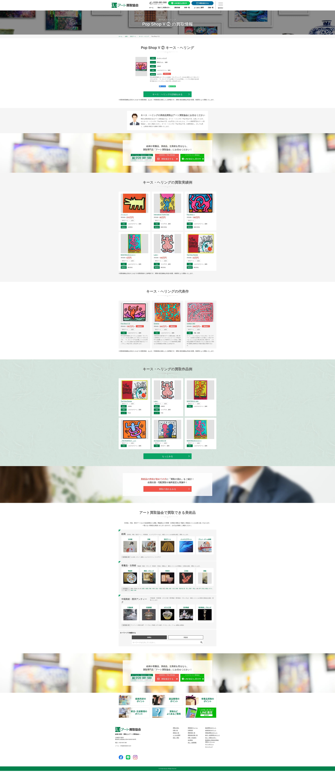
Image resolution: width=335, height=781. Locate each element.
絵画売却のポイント (210, 730)
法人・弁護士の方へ (210, 737)
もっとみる (167, 456)
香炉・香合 (192, 588)
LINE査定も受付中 (192, 158)
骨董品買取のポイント (211, 733)
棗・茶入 (186, 588)
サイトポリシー (209, 744)
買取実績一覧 (191, 733)
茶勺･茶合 (202, 588)
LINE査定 (190, 730)
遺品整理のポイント (210, 728)
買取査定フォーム (193, 728)
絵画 (166, 62)
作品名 (186, 637)
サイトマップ (209, 747)
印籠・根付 (152, 588)
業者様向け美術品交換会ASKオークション (212, 741)
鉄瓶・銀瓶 (145, 588)
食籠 (206, 588)
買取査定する (167, 158)
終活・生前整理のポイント (212, 735)
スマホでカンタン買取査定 (192, 155)
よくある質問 (176, 735)
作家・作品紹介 (192, 737)
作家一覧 (175, 730)
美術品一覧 (176, 733)
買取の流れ (176, 728)
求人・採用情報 (192, 742)
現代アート (160, 62)
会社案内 (190, 740)
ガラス (210, 588)
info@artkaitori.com (125, 746)
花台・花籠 (159, 588)
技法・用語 (176, 737)
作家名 (149, 637)
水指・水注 (172, 588)
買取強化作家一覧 (193, 735)
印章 (135, 590)
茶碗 (167, 588)
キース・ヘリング (162, 58)
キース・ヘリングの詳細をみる (167, 94)
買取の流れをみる (167, 488)
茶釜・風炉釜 (179, 588)
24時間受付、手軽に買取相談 (167, 155)
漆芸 (132, 590)
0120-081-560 (123, 742)
